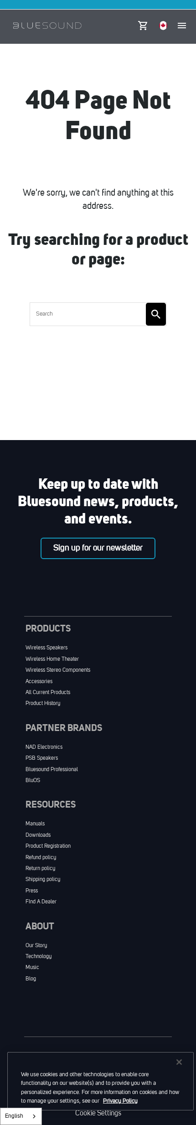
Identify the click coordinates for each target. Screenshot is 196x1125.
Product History (43, 703)
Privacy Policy (120, 1101)
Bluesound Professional (52, 769)
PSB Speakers (42, 758)
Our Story (36, 946)
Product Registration (48, 846)
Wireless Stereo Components (58, 670)
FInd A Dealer (41, 902)
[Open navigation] (182, 25)
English (14, 1116)
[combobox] (21, 1116)
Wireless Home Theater (52, 659)
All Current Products (48, 692)
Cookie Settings (98, 1113)
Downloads (38, 835)
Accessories (39, 681)
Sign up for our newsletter (98, 548)
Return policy (40, 868)
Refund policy (41, 858)
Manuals (35, 824)
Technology (39, 956)
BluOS (33, 780)
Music (32, 967)
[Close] (179, 1062)
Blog (31, 979)
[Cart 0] (142, 23)
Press (32, 891)
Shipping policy (43, 879)
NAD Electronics (44, 747)
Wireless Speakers (46, 648)
